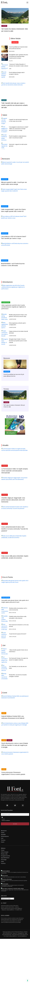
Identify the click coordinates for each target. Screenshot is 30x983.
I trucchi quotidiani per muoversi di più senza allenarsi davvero (18, 47)
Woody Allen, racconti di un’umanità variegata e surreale (18, 675)
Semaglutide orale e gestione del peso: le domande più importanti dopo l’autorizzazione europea (18, 56)
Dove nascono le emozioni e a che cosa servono (18, 625)
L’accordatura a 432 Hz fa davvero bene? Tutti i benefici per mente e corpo (13, 237)
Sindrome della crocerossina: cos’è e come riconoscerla (18, 609)
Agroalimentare (5, 857)
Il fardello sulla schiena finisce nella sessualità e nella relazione (17, 617)
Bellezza (3, 848)
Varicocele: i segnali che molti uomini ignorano (18, 145)
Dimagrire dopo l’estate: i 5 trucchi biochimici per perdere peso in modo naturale (18, 340)
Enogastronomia (5, 855)
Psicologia (3, 859)
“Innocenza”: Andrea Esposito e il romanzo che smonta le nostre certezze (18, 65)
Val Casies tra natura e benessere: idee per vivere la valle (14, 30)
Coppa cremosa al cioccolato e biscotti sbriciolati (18, 332)
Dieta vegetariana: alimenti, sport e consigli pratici (17, 323)
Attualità (4, 465)
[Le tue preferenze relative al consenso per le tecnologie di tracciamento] (27, 980)
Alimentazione (5, 302)
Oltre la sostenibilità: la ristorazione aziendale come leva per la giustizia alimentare (14, 881)
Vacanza (3, 863)
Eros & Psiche (5, 597)
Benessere (12, 51)
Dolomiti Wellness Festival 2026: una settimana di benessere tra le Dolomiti (12, 717)
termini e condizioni (6, 820)
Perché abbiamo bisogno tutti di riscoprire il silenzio (16, 73)
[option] (15, 369)
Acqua (2, 850)
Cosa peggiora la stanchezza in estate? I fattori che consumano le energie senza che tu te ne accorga (18, 128)
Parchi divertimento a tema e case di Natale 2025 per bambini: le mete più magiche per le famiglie (14, 745)
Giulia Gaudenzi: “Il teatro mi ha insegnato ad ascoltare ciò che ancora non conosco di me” (14, 873)
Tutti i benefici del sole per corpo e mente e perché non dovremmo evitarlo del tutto (14, 105)
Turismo (4, 25)
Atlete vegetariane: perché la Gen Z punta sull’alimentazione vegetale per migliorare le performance (13, 306)
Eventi (3, 713)
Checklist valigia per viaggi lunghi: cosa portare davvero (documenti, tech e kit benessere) (13, 500)
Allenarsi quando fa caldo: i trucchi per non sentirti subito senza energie (14, 183)
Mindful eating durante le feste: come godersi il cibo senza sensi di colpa (18, 315)
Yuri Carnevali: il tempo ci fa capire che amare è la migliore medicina (18, 659)
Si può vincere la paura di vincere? (17, 633)
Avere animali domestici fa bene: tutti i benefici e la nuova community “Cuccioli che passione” (14, 529)
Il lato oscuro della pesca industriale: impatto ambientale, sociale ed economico (14, 557)
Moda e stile (4, 853)
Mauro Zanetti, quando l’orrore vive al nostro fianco (18, 650)
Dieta (2, 861)
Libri (10, 68)
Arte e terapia (4, 852)
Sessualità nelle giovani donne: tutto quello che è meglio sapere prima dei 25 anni (15, 601)
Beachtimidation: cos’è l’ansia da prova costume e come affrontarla (12, 264)
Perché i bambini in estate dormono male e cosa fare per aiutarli (17, 136)
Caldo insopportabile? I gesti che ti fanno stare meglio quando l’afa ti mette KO (13, 210)
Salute (10, 60)
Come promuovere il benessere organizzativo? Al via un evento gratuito (13, 773)
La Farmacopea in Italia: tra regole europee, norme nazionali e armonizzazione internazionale (14, 471)
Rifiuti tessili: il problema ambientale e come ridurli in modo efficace (13, 876)
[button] (27, 2)
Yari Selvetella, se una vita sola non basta (18, 667)
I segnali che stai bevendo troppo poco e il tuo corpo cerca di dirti (18, 120)
